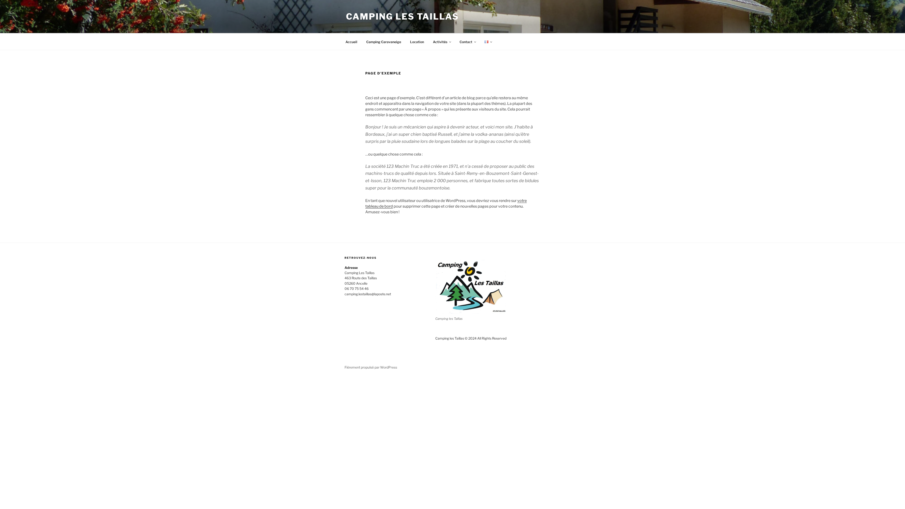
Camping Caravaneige (383, 42)
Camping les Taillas (402, 16)
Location (417, 42)
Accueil (351, 42)
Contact (466, 42)
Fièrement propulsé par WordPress (371, 367)
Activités (440, 42)
